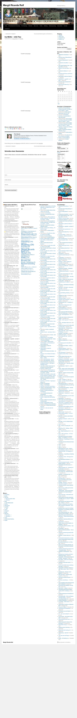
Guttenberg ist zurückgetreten (64, 551)
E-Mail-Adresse (8, 179)
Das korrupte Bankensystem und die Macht (43, 33)
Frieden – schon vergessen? (63, 319)
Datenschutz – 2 (8, 516)
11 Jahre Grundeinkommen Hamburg (11, 433)
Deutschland (26, 237)
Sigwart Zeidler (43, 345)
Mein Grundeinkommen (8, 413)
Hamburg (27, 244)
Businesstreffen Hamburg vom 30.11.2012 (66, 395)
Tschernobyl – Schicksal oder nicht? (10, 398)
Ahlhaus (26, 228)
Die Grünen (34, 237)
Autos (22, 229)
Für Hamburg (24, 25)
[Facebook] (10, 129)
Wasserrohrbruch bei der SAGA (64, 619)
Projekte (5, 520)
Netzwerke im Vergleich (10, 33)
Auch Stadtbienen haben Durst (9, 463)
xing (30, 274)
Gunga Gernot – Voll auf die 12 (64, 393)
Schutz (23, 268)
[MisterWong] (14, 129)
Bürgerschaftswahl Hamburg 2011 (65, 630)
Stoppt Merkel (24, 269)
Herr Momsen (61, 253)
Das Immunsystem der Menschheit (65, 342)
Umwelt (5, 509)
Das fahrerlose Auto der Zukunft (64, 611)
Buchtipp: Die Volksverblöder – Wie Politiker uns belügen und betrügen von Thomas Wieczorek (66, 360)
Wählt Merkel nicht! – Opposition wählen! (66, 363)
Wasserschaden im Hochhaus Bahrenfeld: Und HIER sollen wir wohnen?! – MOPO (65, 109)
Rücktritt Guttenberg (28, 264)
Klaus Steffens (43, 239)
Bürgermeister (29, 232)
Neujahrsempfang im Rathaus (64, 349)
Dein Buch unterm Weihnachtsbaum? (65, 57)
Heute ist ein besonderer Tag (64, 84)
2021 (22, 228)
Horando (58, 152)
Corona (5, 517)
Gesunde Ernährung (66, 137)
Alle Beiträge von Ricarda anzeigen (22, 138)
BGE (22, 232)
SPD (26, 268)
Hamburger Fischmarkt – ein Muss (65, 418)
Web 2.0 (60, 447)
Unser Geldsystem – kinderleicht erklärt (66, 471)
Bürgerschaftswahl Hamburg (26, 235)
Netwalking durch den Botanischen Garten (66, 441)
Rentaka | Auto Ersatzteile (45, 374)
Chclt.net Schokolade (44, 361)
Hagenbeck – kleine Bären (63, 333)
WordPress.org (61, 39)
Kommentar (7, 157)
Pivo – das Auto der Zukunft (64, 613)
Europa (33, 238)
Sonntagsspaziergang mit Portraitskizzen (66, 593)
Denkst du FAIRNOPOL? (63, 340)
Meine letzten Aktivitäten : (11, 204)
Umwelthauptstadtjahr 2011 (63, 598)
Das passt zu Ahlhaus (48, 395)
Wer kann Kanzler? (62, 470)
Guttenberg (27, 241)
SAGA (23, 267)
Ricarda (21, 38)
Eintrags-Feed (61, 36)
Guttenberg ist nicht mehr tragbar (64, 562)
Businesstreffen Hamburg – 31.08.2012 (66, 413)
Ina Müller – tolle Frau (63, 482)
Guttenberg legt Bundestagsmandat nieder (66, 532)
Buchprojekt (6, 510)
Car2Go (34, 235)
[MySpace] (18, 129)
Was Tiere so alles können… (50, 386)
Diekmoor (23, 238)
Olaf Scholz (25, 256)
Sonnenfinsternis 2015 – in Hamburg (65, 302)
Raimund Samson (43, 337)
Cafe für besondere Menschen (64, 254)
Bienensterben (61, 398)
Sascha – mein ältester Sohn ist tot (65, 322)
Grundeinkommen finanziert (64, 271)
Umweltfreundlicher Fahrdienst (64, 459)
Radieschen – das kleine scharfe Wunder (66, 416)
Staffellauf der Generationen (63, 54)
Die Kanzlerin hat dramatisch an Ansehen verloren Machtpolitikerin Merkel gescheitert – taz (66, 539)
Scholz (34, 267)
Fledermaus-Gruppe (62, 298)
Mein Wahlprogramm (9, 502)
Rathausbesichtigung (62, 348)
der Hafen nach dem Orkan (63, 353)
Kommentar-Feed (62, 37)
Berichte (30, 25)
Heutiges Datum (60, 44)
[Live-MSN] (16, 129)
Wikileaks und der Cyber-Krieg (50, 403)
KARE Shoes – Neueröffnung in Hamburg (66, 454)
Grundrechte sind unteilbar (63, 62)
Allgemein (18, 143)
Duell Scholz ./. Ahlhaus (63, 588)
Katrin (41, 242)
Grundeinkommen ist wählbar (64, 281)
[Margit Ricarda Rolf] (26, 209)
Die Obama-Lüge (62, 478)
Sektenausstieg (52, 25)
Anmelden (60, 35)
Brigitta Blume (43, 256)
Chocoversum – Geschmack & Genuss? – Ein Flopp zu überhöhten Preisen (47, 363)
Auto (35, 228)
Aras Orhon (42, 365)
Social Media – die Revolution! (64, 601)
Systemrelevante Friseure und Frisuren (65, 73)
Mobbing (46, 25)
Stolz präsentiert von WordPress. (65, 642)
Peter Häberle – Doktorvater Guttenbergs (66, 559)
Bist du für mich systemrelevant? (64, 81)
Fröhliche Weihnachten (25, 240)
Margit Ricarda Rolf (13, 5)
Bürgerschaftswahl (29, 234)
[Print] (21, 129)
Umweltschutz (31, 271)
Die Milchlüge (47, 383)
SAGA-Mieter (29, 267)
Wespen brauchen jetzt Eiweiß (9, 448)
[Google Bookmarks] (9, 129)
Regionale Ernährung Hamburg (64, 292)
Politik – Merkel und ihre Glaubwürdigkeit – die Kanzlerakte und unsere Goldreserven (47, 343)
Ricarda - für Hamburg (28, 262)
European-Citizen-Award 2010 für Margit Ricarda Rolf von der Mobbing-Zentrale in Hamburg (66, 509)
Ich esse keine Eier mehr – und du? (65, 336)
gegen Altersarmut (62, 352)
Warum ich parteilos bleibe (9, 418)
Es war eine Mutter (7, 384)
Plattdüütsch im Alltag (62, 295)
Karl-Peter (60, 107)
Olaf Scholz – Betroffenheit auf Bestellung (66, 284)
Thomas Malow (30, 269)
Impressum (7, 28)
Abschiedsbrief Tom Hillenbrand (64, 608)
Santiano (60, 296)
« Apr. (58, 103)
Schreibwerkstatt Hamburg (14, 25)
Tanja (41, 248)
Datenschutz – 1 (8, 514)
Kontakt (65, 25)
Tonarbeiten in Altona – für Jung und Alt (66, 456)
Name (6, 175)
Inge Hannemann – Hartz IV (49, 359)
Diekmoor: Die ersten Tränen (64, 68)
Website (6, 184)
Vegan (6, 508)
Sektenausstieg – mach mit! (63, 632)
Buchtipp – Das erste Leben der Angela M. (66, 376)
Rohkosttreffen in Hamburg (49, 238)
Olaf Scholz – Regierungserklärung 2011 (66, 519)
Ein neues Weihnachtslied (63, 60)
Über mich (36, 25)
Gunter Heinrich (43, 356)
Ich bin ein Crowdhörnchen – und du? (65, 265)
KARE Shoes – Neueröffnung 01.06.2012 (66, 439)
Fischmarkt (60, 375)
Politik (41, 25)
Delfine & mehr (48, 368)
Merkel (26, 253)
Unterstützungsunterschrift (26, 272)
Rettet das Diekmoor (26, 259)
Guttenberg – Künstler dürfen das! (65, 535)
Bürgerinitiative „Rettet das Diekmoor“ (65, 76)
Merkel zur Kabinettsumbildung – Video (66, 529)
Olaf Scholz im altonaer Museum (64, 577)
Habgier (60, 338)
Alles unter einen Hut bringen (64, 635)
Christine (42, 387)
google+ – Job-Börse (62, 379)
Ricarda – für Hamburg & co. (64, 638)
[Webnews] (19, 129)
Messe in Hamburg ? (62, 264)
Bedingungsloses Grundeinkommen (28, 231)
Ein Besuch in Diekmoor (63, 70)
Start (6, 25)
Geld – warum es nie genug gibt (64, 425)
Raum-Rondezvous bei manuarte (64, 409)
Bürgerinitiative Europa (48, 402)
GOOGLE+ (7, 500)
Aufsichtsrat (31, 228)
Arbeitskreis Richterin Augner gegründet (66, 485)
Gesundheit (59, 25)
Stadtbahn (31, 268)
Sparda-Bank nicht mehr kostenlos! (65, 464)
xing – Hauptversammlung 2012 (64, 430)
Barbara (41, 384)
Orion (60, 424)
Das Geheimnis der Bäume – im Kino (65, 345)
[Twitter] (5, 129)
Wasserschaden (24, 274)
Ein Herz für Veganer (62, 334)
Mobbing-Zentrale (26, 254)
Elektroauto (29, 238)
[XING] (7, 129)
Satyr (41, 253)
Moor (32, 254)
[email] (23, 129)
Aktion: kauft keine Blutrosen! (64, 290)
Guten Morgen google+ (63, 383)
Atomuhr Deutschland (61, 43)
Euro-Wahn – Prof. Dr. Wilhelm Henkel (66, 421)
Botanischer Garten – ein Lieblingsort (65, 451)
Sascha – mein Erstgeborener (64, 314)
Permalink (40, 143)
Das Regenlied (61, 257)
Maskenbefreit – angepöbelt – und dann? (11, 338)
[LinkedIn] (12, 129)
